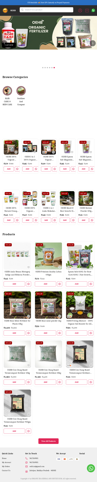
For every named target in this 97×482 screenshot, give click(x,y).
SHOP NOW (9, 45)
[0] (87, 10)
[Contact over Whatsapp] (93, 10)
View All (90, 115)
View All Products (48, 441)
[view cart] (87, 10)
